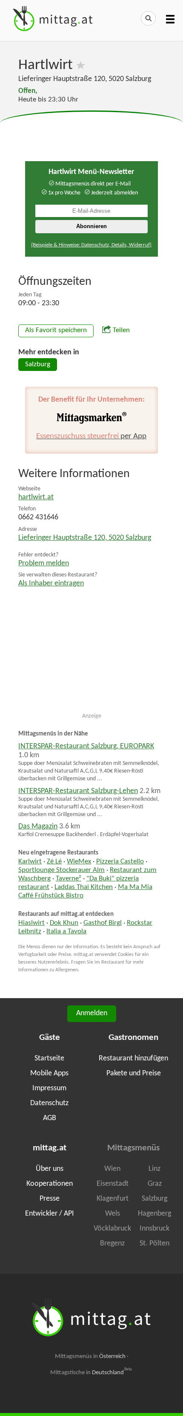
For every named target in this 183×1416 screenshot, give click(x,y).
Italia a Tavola (66, 931)
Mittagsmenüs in (90, 1356)
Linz (154, 1169)
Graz (155, 1183)
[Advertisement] (91, 132)
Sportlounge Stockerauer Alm (61, 870)
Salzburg (37, 364)
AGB (49, 1118)
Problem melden (43, 563)
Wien (112, 1169)
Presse (50, 1198)
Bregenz (112, 1243)
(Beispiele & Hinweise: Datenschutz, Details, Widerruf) (91, 245)
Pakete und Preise (133, 1073)
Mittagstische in (91, 1372)
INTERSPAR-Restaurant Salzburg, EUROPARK (86, 746)
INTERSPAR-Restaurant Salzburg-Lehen (78, 791)
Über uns (49, 1169)
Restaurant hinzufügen (133, 1058)
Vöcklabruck (112, 1228)
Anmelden (91, 1013)
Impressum (49, 1088)
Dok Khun (64, 923)
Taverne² (68, 878)
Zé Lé (54, 861)
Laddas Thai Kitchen (83, 887)
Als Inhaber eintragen (51, 583)
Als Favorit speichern (56, 330)
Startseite (49, 1058)
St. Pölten (154, 1243)
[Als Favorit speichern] (80, 65)
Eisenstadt (113, 1183)
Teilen (121, 330)
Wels (112, 1213)
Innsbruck (154, 1228)
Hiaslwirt (31, 923)
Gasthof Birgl (102, 923)
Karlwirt (30, 861)
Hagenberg (154, 1213)
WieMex (79, 861)
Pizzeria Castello (120, 861)
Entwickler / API (49, 1213)
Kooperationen (49, 1183)
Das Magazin (37, 826)
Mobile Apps (49, 1073)
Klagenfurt (113, 1198)
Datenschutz (49, 1103)
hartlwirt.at (36, 497)
